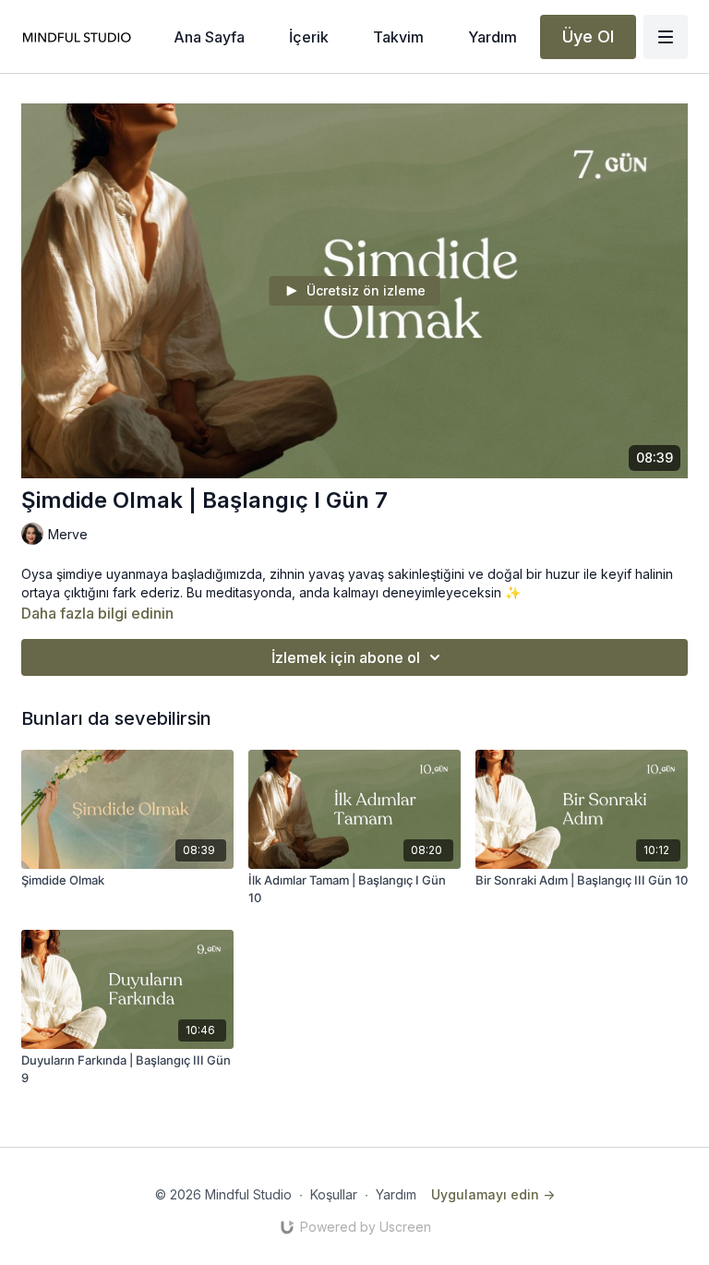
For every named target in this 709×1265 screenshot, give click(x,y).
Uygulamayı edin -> (493, 1194)
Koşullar (333, 1194)
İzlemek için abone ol (345, 657)
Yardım (396, 1194)
